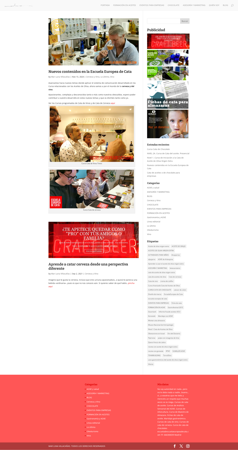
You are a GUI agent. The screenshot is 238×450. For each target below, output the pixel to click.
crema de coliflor (166, 281)
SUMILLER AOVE (179, 351)
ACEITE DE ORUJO (178, 246)
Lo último (105, 76)
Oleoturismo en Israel (156, 333)
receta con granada (155, 351)
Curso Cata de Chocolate (158, 149)
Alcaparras (175, 255)
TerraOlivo (167, 355)
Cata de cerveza (175, 277)
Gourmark (152, 312)
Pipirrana (151, 338)
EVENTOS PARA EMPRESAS (152, 5)
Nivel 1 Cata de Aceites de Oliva (160, 329)
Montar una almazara (156, 320)
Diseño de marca (154, 294)
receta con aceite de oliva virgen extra (162, 347)
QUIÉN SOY (214, 5)
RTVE (168, 351)
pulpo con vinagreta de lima (168, 338)
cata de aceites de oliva (157, 277)
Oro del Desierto (173, 333)
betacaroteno (175, 268)
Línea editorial (153, 221)
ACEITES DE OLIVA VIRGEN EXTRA (161, 250)
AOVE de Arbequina (165, 259)
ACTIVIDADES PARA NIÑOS (158, 255)
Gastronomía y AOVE (156, 217)
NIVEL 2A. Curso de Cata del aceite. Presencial (168, 153)
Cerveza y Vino (92, 76)
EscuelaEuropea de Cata (173, 294)
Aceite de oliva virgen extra (158, 246)
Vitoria (150, 364)
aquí (113, 103)
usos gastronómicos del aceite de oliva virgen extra (167, 360)
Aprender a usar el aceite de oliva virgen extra (166, 264)
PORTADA (105, 5)
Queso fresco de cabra (157, 342)
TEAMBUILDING (154, 355)
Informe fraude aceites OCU (169, 312)
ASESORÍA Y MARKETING (194, 5)
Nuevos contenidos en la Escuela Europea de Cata (90, 72)
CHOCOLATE (173, 5)
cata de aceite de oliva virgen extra (161, 272)
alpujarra (151, 259)
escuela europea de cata (157, 298)
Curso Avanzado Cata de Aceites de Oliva (164, 285)
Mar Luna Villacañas (60, 76)
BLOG (225, 5)
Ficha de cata (177, 303)
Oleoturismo (153, 230)
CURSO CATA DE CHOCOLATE (159, 290)
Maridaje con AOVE (165, 316)
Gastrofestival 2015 (175, 307)
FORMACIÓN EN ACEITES (124, 5)
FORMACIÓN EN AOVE (156, 307)
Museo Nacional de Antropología (160, 325)
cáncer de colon (180, 290)
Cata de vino (153, 281)
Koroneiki (151, 316)
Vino (112, 76)
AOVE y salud (153, 187)
